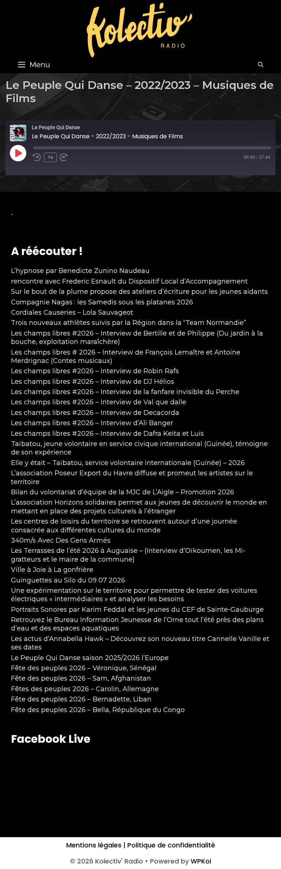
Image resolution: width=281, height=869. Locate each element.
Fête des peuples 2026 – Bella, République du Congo (98, 710)
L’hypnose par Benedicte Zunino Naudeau (80, 271)
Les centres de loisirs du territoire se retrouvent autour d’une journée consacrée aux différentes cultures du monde (124, 525)
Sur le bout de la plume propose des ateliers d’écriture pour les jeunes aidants (139, 292)
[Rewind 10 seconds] (37, 157)
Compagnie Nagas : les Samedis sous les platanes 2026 (102, 302)
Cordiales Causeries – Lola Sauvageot (72, 312)
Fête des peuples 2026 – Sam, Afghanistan (81, 678)
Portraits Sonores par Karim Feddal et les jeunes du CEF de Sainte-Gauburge (137, 610)
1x (50, 157)
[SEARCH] (260, 64)
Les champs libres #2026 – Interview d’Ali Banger (92, 423)
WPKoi (201, 861)
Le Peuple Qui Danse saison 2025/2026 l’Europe (90, 658)
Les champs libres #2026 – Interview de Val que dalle (98, 402)
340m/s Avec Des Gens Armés (60, 540)
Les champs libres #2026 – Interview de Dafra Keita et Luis (107, 434)
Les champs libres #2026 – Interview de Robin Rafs (95, 371)
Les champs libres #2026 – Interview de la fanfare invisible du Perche (125, 392)
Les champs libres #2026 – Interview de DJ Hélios (92, 382)
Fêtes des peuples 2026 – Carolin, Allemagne (85, 689)
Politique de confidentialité (170, 845)
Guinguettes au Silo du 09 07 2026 (68, 580)
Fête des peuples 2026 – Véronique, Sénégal (84, 668)
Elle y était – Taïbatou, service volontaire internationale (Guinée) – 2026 (128, 463)
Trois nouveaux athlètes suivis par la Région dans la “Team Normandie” (128, 323)
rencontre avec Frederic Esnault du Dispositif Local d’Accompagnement (129, 281)
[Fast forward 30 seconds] (67, 157)
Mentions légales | (95, 845)
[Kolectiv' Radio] (140, 29)
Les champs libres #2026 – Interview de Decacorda (95, 413)
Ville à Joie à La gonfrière (52, 570)
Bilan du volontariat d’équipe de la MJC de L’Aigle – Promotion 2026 (122, 492)
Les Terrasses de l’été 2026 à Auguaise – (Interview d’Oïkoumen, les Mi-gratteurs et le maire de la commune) (128, 555)
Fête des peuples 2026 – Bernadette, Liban (81, 699)
